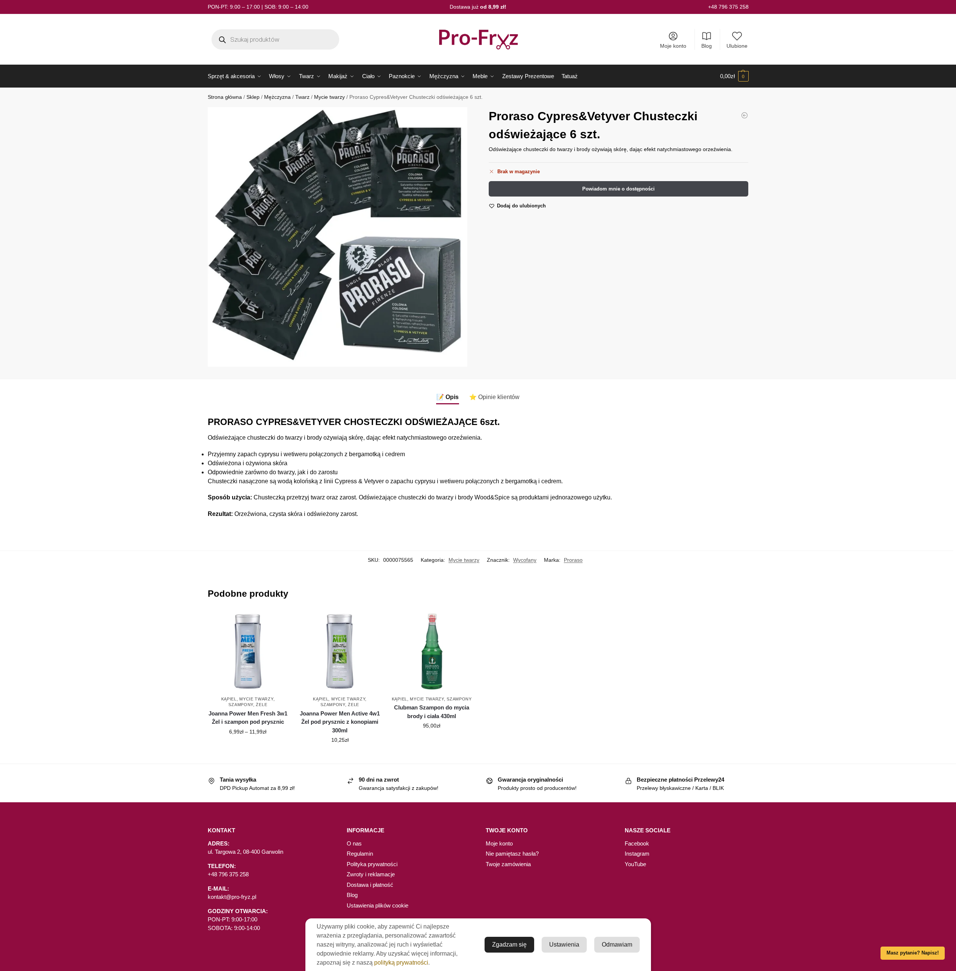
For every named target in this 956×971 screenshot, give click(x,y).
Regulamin (360, 853)
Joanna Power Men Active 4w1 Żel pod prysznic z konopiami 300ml (340, 722)
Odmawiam (617, 944)
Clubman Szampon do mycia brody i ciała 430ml (431, 711)
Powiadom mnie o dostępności (618, 189)
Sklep (253, 97)
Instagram (637, 853)
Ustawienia (564, 944)
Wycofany (524, 560)
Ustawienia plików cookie (377, 905)
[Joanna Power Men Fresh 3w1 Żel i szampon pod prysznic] (248, 651)
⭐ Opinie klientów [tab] (494, 397)
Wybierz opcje (248, 748)
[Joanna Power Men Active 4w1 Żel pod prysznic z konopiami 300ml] (339, 651)
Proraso (573, 560)
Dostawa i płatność (370, 885)
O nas (354, 843)
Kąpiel (229, 699)
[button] (734, 76)
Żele (261, 704)
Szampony (240, 704)
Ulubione (737, 46)
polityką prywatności (401, 962)
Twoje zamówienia (508, 864)
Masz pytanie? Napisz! (913, 953)
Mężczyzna (277, 97)
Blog (706, 46)
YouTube (635, 864)
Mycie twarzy (329, 97)
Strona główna (225, 97)
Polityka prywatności (372, 864)
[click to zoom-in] (337, 237)
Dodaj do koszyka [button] (340, 756)
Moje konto (673, 46)
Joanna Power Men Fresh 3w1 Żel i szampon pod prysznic (247, 717)
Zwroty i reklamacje (371, 874)
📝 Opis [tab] (447, 397)
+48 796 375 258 (728, 7)
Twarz (302, 97)
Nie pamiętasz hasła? (512, 853)
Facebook (637, 843)
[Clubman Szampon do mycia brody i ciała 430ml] (744, 115)
